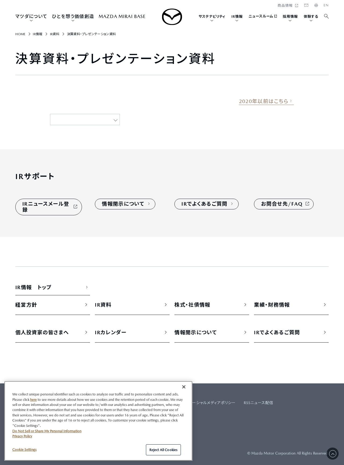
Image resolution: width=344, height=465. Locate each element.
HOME (326, 5)
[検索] (326, 16)
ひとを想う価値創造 (73, 16)
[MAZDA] (172, 17)
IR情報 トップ (33, 287)
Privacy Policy (22, 436)
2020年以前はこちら (263, 101)
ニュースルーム (261, 16)
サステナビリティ (212, 16)
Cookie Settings (24, 449)
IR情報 (237, 16)
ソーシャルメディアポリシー (212, 403)
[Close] (184, 387)
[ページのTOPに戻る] (333, 454)
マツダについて (31, 16)
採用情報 (290, 16)
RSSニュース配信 (258, 403)
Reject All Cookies (163, 450)
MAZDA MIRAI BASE (122, 16)
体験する (311, 16)
